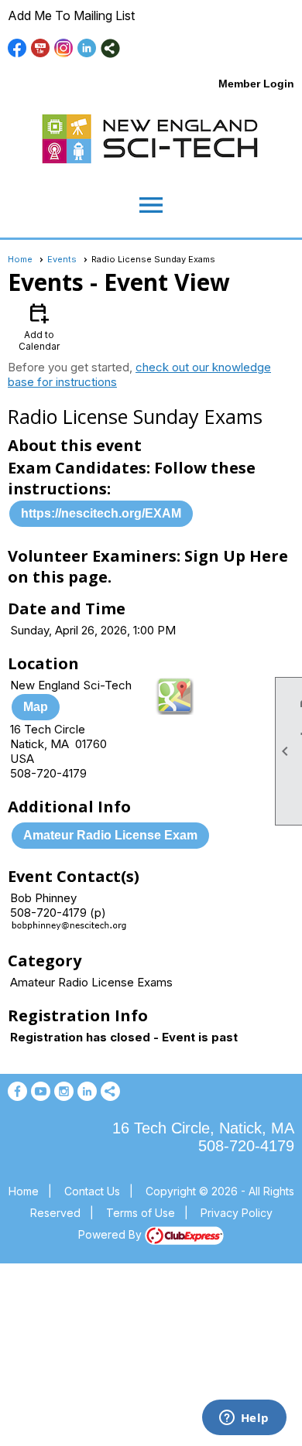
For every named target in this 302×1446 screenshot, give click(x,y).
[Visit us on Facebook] (17, 48)
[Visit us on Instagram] (64, 48)
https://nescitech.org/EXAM (101, 513)
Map (35, 706)
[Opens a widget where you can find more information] (244, 1419)
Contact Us (92, 1191)
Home (20, 259)
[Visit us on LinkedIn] (87, 48)
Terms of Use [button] (140, 1212)
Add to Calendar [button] (39, 326)
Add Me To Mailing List (71, 15)
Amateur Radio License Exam (110, 835)
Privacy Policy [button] (237, 1212)
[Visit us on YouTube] (40, 48)
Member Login (256, 83)
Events (62, 259)
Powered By (111, 1234)
